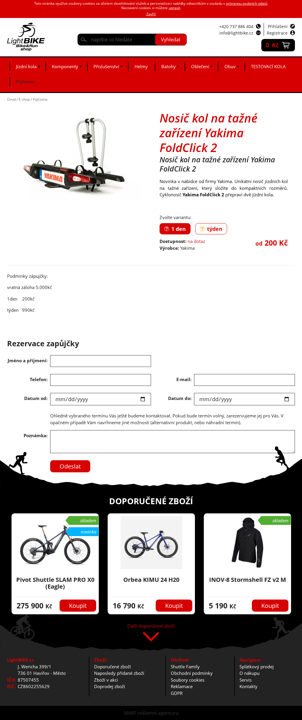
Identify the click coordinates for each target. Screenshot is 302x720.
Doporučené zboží (112, 667)
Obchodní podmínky (192, 673)
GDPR (177, 693)
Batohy (168, 66)
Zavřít (151, 14)
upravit (174, 7)
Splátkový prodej (256, 667)
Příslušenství (106, 66)
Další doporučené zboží (151, 626)
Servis (245, 680)
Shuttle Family (185, 667)
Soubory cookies (187, 680)
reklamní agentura (157, 713)
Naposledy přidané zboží (119, 673)
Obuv (230, 66)
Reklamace (182, 686)
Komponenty (65, 66)
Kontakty (248, 686)
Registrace (277, 33)
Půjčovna (25, 81)
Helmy (141, 66)
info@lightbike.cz (236, 33)
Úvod (11, 99)
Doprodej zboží (109, 686)
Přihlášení (278, 26)
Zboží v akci (106, 680)
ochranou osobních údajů (246, 3)
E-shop (24, 99)
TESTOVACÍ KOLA (268, 66)
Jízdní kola (26, 66)
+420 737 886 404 (236, 26)
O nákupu (249, 673)
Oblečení (200, 66)
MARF (130, 713)
